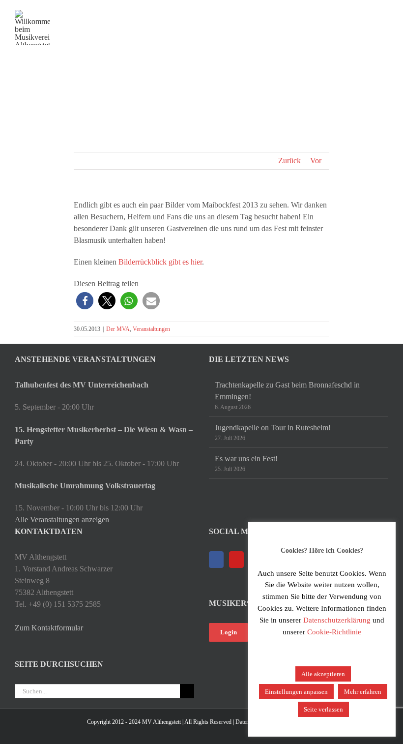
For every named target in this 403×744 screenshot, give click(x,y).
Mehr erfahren (362, 691)
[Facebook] (216, 559)
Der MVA (118, 329)
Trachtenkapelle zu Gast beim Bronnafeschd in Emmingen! (287, 391)
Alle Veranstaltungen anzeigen (62, 519)
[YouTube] (236, 559)
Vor (315, 160)
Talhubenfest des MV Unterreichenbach (81, 385)
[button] (84, 300)
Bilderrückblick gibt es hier (160, 262)
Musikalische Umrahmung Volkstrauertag (85, 485)
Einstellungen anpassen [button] (296, 691)
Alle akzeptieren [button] (323, 674)
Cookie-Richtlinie (334, 632)
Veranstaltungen (151, 329)
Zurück (289, 160)
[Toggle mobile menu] (384, 15)
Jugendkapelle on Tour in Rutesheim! (273, 427)
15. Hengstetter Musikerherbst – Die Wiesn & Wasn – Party (104, 435)
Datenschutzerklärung (337, 620)
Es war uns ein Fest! (246, 458)
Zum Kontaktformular (49, 628)
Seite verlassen (323, 709)
